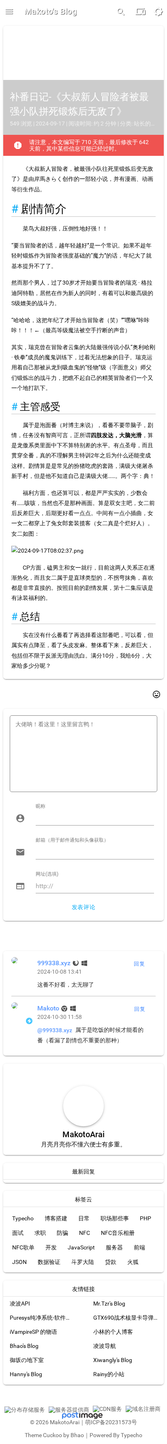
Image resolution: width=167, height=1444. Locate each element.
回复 (139, 964)
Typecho (131, 1435)
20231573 (118, 1422)
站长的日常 (148, 123)
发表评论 (83, 907)
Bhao (77, 1435)
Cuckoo (52, 1435)
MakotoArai (64, 1422)
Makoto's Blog (50, 11)
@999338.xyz (54, 1030)
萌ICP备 (95, 1422)
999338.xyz (54, 963)
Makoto (48, 1008)
